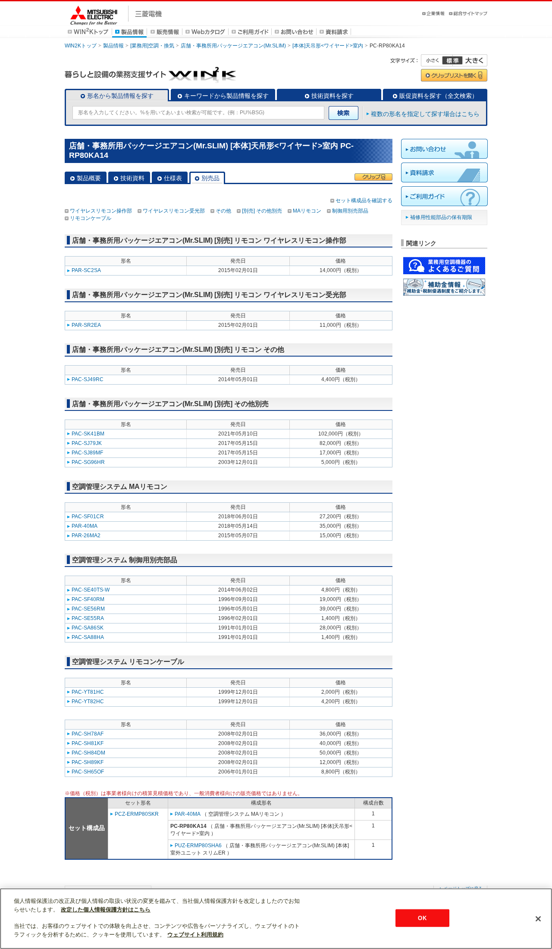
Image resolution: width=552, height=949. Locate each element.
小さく (437, 60)
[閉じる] (538, 918)
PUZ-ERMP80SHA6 (198, 846)
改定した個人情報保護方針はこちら (106, 909)
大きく (470, 60)
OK (422, 918)
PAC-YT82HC (88, 701)
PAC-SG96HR (88, 462)
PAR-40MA (84, 526)
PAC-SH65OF (88, 772)
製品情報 (113, 46)
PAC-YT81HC (88, 692)
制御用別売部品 (350, 211)
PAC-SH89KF (88, 762)
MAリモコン (307, 211)
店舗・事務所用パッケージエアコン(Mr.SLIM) (233, 46)
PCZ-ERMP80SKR (137, 814)
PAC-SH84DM (88, 753)
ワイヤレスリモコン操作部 (101, 211)
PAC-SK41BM (88, 434)
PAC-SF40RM (88, 599)
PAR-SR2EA (86, 325)
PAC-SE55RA (88, 618)
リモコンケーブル (90, 218)
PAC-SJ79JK (87, 443)
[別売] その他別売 (262, 211)
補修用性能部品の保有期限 (441, 217)
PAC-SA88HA (88, 637)
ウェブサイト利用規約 (195, 934)
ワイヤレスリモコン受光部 (174, 211)
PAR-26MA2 (86, 535)
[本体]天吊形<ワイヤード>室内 (327, 46)
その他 (223, 211)
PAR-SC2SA (86, 270)
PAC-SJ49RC (88, 379)
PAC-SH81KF (88, 743)
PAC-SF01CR (88, 517)
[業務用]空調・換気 (152, 46)
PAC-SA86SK (88, 628)
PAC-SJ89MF (87, 453)
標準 (452, 60)
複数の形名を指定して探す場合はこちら (425, 113)
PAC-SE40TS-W (91, 590)
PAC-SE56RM (88, 609)
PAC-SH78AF (88, 734)
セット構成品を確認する (364, 200)
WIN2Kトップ (81, 46)
